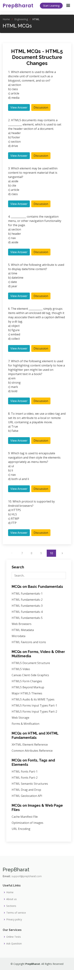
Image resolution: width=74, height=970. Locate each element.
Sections (11, 906)
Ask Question (14, 943)
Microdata (18, 636)
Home (6, 19)
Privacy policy (14, 919)
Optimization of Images (27, 823)
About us (11, 899)
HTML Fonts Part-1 (25, 771)
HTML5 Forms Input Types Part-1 (34, 705)
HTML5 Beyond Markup (28, 687)
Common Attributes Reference (32, 751)
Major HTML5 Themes (27, 693)
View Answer (18, 107)
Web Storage (20, 718)
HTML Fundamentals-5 (27, 618)
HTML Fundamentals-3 (27, 606)
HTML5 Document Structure (31, 663)
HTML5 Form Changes (27, 681)
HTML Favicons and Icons (29, 642)
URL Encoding (21, 829)
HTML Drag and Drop (26, 790)
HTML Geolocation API (27, 796)
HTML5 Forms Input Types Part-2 (34, 711)
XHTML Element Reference (30, 745)
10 (51, 553)
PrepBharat (18, 5)
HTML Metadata (23, 630)
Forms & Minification (25, 724)
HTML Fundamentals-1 (27, 593)
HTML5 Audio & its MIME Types (33, 699)
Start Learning (51, 5)
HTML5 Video (21, 669)
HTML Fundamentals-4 (27, 612)
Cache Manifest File (25, 817)
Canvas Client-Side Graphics (30, 675)
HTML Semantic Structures (30, 784)
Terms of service (16, 912)
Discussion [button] (41, 107)
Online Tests (13, 937)
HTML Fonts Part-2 (25, 778)
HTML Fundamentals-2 (27, 600)
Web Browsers (21, 624)
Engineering (21, 19)
